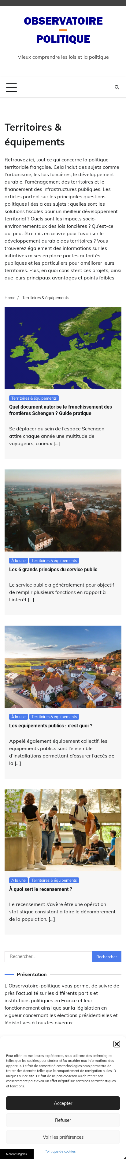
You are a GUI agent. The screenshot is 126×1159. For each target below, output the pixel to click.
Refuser (63, 1120)
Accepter (63, 1103)
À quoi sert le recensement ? (40, 889)
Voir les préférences (63, 1137)
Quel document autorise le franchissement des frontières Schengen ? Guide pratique (60, 410)
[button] (117, 1044)
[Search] (116, 87)
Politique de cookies (60, 1151)
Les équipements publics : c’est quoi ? (50, 726)
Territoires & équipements (34, 398)
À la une (18, 560)
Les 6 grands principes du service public (53, 569)
